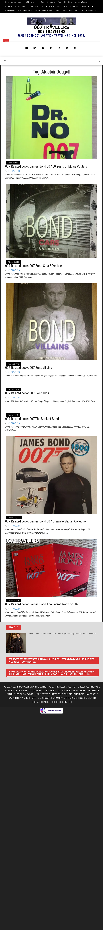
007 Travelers (51, 31)
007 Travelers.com (21, 686)
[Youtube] (76, 48)
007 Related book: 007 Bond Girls (27, 393)
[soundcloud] (60, 48)
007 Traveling (9, 6)
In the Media (90, 11)
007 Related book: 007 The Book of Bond (32, 419)
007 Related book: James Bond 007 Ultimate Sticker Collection (46, 521)
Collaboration (60, 11)
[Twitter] (68, 48)
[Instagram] (35, 48)
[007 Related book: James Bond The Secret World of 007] (51, 567)
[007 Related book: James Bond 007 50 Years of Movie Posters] (51, 117)
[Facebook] (27, 48)
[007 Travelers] (5, 61)
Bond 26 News (47, 11)
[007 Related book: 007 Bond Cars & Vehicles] (51, 221)
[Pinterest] (51, 48)
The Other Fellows (24, 11)
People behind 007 (64, 2)
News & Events (86, 6)
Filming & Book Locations (27, 6)
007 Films (29, 2)
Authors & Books (81, 2)
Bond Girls (40, 2)
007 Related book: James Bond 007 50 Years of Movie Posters (46, 166)
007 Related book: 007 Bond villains (28, 368)
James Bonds (16, 2)
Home (7, 2)
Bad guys (50, 2)
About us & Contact (76, 11)
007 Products (9, 11)
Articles (37, 11)
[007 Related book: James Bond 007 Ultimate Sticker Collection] (51, 474)
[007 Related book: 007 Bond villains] (51, 321)
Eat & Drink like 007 (70, 6)
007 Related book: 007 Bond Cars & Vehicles (34, 266)
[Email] (43, 48)
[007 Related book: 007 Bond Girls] (22, 383)
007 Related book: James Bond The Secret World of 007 (41, 604)
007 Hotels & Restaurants (50, 6)
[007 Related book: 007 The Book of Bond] (25, 409)
